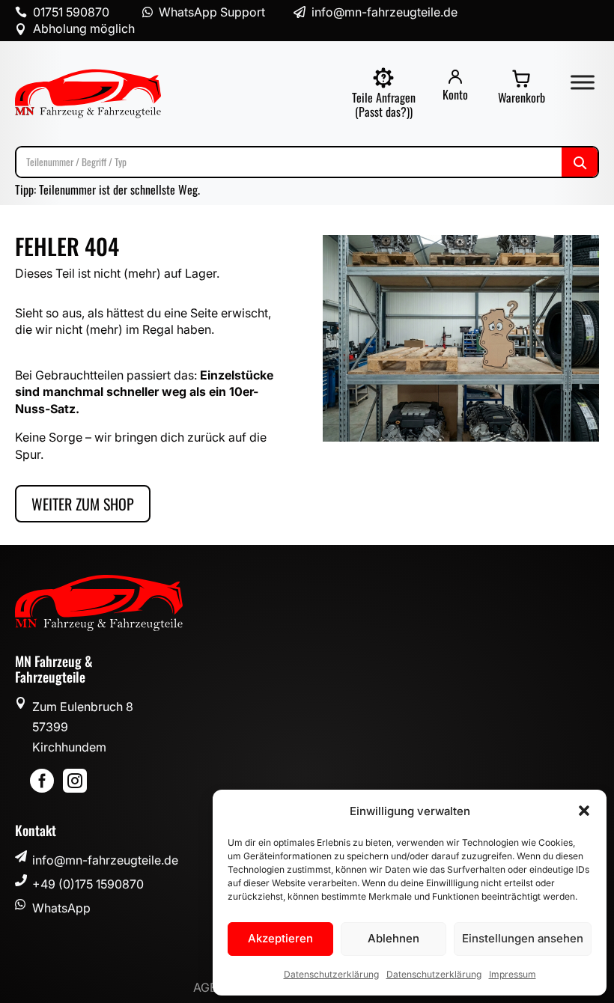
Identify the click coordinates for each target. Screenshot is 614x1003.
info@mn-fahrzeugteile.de (105, 860)
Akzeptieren (280, 938)
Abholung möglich (84, 28)
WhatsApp (61, 907)
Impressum (512, 974)
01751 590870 (71, 11)
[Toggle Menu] (583, 82)
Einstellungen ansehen (522, 938)
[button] (584, 810)
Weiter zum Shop (82, 504)
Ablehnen (393, 938)
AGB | (210, 987)
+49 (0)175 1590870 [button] (88, 884)
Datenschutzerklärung (331, 974)
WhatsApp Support (212, 11)
